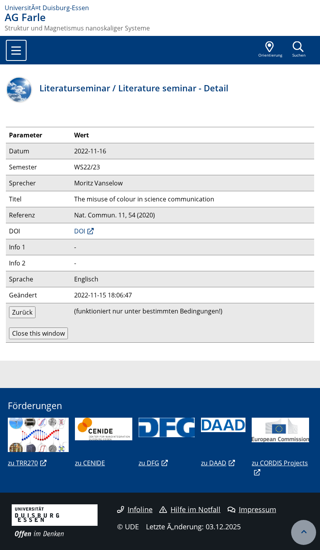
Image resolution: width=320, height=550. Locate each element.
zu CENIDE (90, 463)
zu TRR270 (23, 463)
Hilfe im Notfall (195, 509)
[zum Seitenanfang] (303, 532)
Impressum (257, 509)
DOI (79, 231)
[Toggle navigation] (16, 50)
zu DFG (149, 463)
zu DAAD (213, 463)
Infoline (140, 509)
